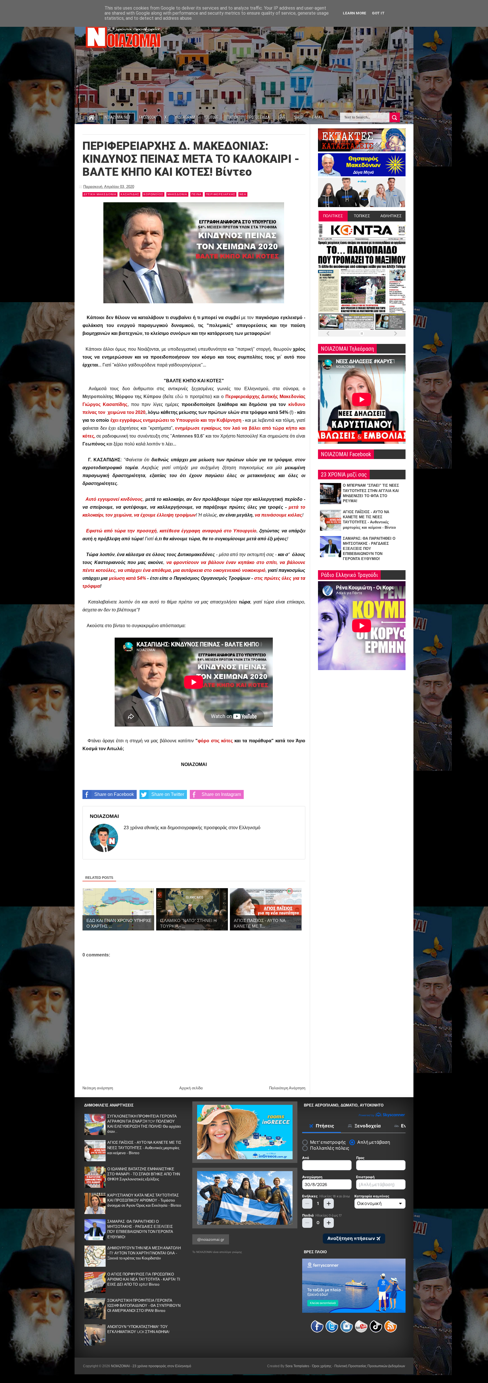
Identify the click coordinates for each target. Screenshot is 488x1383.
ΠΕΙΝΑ (196, 194)
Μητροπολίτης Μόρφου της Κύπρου (121, 396)
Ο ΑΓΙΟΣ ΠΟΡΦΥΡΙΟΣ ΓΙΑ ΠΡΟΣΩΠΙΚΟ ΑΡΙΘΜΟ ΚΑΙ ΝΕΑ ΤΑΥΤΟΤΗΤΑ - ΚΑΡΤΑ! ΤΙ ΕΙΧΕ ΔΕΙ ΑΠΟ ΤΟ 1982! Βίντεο (143, 1279)
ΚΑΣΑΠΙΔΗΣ (130, 194)
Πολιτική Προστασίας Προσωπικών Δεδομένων (369, 1366)
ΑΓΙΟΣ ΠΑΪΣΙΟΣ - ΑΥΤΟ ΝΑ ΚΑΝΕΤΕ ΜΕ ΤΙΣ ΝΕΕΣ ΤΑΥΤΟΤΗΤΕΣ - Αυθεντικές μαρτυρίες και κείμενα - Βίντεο (144, 1147)
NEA (242, 194)
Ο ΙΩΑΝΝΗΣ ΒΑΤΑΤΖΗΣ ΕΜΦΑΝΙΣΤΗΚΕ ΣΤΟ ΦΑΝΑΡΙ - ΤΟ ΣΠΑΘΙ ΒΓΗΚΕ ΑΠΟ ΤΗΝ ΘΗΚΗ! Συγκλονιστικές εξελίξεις (143, 1174)
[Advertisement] (303, 61)
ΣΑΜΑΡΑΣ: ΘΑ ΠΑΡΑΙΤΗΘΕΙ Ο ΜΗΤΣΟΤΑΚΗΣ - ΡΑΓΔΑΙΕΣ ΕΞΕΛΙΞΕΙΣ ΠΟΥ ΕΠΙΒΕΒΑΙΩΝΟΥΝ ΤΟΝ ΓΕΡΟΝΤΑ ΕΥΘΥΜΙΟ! (369, 548)
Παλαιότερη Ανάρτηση (287, 1088)
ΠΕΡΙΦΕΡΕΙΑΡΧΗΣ (220, 194)
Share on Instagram (221, 794)
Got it (378, 13)
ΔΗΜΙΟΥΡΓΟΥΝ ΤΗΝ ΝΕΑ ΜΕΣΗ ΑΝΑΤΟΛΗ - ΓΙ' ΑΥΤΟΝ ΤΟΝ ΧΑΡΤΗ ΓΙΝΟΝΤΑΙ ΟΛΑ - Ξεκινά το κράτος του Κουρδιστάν (144, 1253)
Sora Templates (297, 1366)
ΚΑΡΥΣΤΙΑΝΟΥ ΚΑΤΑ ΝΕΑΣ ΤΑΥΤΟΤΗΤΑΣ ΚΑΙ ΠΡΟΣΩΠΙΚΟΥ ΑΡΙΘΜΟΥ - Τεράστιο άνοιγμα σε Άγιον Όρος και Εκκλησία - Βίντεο (144, 1200)
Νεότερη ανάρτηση (97, 1088)
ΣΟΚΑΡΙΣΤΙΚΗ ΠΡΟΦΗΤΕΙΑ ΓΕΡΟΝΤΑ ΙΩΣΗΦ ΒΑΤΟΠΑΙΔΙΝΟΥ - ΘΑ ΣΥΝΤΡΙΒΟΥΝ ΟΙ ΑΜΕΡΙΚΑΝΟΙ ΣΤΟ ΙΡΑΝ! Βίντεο (143, 1305)
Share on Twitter (167, 794)
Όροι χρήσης (322, 1366)
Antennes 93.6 (187, 436)
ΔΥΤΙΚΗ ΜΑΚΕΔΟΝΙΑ (100, 194)
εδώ (179, 396)
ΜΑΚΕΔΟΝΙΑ (177, 194)
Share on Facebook (114, 794)
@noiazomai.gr (210, 1239)
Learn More (354, 13)
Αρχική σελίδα (191, 1088)
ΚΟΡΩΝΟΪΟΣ (153, 194)
